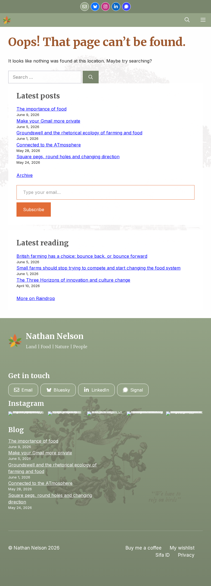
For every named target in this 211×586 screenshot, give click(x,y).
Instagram (26, 403)
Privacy (186, 555)
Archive (24, 175)
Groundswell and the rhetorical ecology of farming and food (79, 132)
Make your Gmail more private (48, 121)
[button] (187, 20)
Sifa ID (163, 555)
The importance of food (41, 109)
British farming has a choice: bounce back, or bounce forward (81, 256)
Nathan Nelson (55, 336)
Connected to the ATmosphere (48, 145)
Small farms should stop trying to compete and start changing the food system (98, 268)
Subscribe (33, 209)
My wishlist (182, 548)
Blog (16, 430)
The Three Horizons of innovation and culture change (73, 280)
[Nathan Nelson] (7, 20)
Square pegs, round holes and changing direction (68, 156)
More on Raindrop (35, 298)
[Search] (91, 77)
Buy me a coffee (144, 548)
